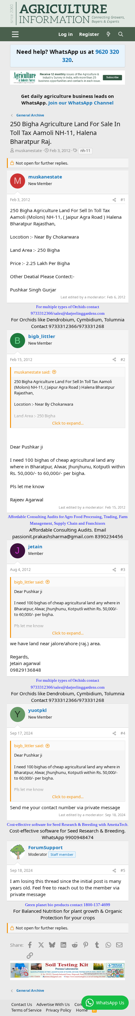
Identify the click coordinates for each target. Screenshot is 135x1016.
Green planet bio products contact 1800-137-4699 (67, 904)
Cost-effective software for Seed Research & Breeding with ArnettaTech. (67, 824)
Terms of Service (26, 1010)
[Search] (121, 34)
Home (82, 1010)
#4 (123, 733)
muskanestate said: (32, 372)
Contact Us (21, 1004)
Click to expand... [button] (68, 423)
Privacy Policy (58, 1010)
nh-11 (85, 150)
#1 (123, 199)
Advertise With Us (53, 1004)
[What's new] (108, 34)
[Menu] (15, 34)
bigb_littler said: (29, 582)
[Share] (114, 200)
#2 (123, 359)
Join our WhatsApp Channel (81, 102)
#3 (123, 569)
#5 (123, 870)
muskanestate (28, 150)
